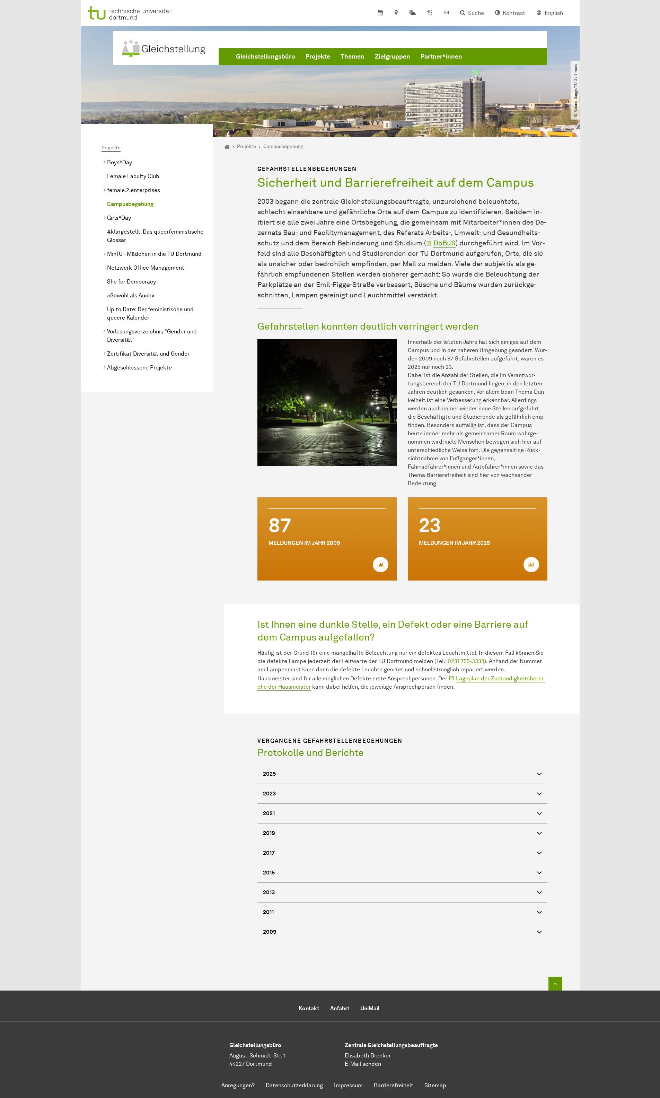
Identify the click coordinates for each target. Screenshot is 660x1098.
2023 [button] (269, 793)
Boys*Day (119, 162)
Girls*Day (119, 218)
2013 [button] (269, 892)
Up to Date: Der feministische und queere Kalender (150, 313)
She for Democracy (131, 281)
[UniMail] (446, 13)
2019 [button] (269, 833)
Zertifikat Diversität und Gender (148, 353)
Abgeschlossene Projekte (139, 367)
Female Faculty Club (133, 176)
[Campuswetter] (412, 13)
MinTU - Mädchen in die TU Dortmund (154, 254)
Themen (352, 56)
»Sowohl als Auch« (131, 295)
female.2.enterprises (133, 190)
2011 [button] (268, 912)
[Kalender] (380, 13)
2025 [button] (269, 773)
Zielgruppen (392, 56)
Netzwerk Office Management (145, 267)
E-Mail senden (363, 1064)
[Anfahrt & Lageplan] (395, 13)
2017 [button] (269, 852)
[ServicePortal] (429, 13)
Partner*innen (441, 56)
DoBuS (444, 243)
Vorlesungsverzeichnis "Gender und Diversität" (152, 335)
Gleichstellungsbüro (265, 56)
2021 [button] (269, 813)
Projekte (318, 56)
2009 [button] (269, 932)
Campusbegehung (130, 204)
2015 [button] (269, 872)
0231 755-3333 (466, 661)
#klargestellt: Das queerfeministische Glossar (155, 235)
